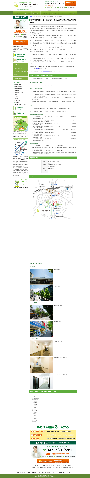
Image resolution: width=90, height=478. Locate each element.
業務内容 (45, 13)
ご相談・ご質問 (72, 13)
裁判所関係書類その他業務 (20, 104)
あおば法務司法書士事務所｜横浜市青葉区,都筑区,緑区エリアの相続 (26, 4)
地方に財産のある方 (18, 78)
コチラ (37, 68)
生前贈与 (17, 96)
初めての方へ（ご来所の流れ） (20, 55)
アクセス (63, 13)
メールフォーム (46, 71)
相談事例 (16, 74)
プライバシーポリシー (68, 472)
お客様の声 (16, 64)
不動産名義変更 (18, 88)
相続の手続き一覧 (18, 68)
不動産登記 (17, 100)
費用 (54, 13)
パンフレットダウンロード (20, 183)
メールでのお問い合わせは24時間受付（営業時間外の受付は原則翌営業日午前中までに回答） (70, 3)
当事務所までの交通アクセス (20, 139)
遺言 (16, 94)
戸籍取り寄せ (18, 84)
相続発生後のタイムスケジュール (20, 60)
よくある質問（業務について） (21, 71)
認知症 (16, 98)
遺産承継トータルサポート (20, 92)
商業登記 (17, 102)
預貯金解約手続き (19, 86)
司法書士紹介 (35, 13)
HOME (17, 13)
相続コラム (20, 113)
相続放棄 (17, 90)
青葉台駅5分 (21, 9)
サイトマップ (59, 472)
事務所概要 (26, 13)
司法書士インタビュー (20, 108)
